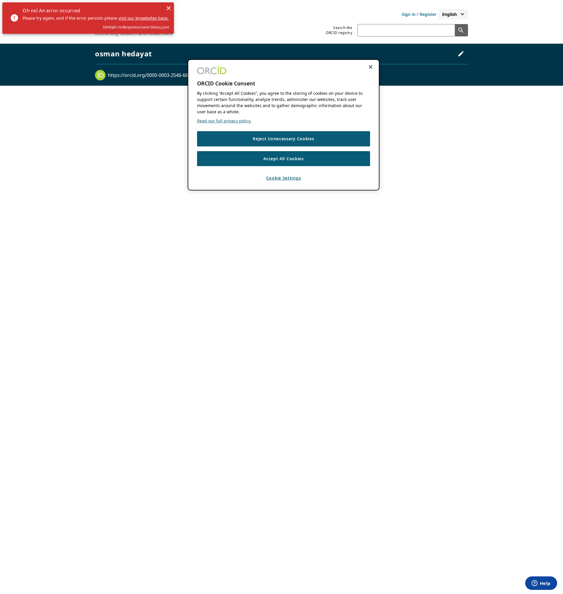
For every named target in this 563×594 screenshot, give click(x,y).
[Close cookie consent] (370, 66)
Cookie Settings (283, 178)
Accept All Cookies (283, 158)
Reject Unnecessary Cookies (283, 139)
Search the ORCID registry (339, 30)
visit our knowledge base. (143, 18)
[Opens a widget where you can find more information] (541, 583)
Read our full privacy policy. (224, 121)
